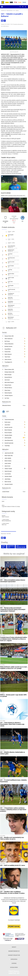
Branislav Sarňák (21, 546)
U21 (14, 10)
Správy (17, 10)
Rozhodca (3, 515)
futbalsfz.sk (3, 10)
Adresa (3, 505)
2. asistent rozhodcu (5, 523)
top (3, 546)
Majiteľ (3, 501)
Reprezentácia (9, 10)
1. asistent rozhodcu (5, 519)
